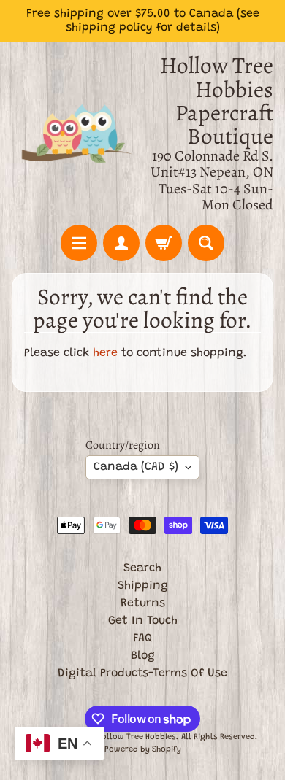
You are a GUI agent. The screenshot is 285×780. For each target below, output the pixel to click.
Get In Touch (143, 621)
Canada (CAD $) (136, 467)
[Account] (121, 243)
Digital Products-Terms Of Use (142, 673)
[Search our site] (206, 243)
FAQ (142, 638)
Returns (143, 603)
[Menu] (79, 243)
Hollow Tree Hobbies (136, 737)
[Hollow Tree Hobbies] (77, 133)
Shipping (143, 586)
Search (142, 568)
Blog (143, 656)
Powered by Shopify (142, 750)
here (105, 353)
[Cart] (163, 243)
